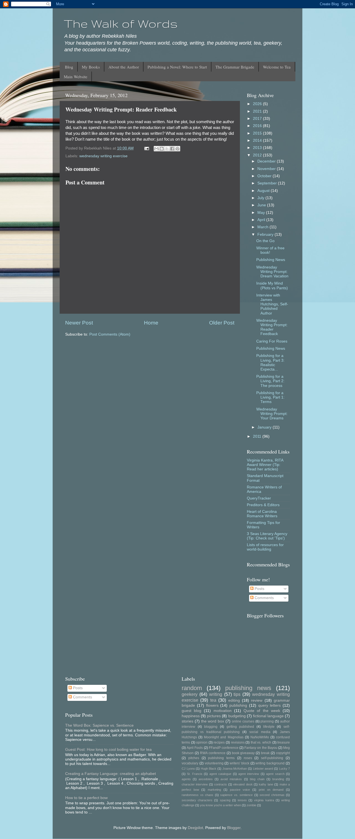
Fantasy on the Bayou (260, 748)
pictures (214, 716)
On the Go (265, 241)
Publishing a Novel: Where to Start (177, 67)
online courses (243, 721)
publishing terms (221, 758)
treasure (283, 742)
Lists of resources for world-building (265, 547)
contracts (220, 784)
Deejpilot (195, 828)
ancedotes (206, 779)
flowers (212, 705)
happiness (191, 716)
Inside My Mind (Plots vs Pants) (272, 285)
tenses (242, 800)
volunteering (214, 763)
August (264, 191)
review (256, 700)
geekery (189, 694)
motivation (223, 711)
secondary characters (197, 800)
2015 (258, 133)
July (261, 198)
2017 (258, 118)
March (263, 227)
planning (267, 721)
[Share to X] (167, 148)
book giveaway (243, 753)
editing (234, 700)
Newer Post (79, 323)
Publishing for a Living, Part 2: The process (270, 380)
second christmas (272, 795)
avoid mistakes (231, 779)
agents (186, 779)
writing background (270, 763)
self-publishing (272, 758)
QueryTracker (259, 498)
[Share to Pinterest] (177, 148)
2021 (258, 111)
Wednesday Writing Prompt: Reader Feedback (272, 327)
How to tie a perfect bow (86, 798)
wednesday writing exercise (103, 156)
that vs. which (261, 742)
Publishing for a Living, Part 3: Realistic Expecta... (270, 362)
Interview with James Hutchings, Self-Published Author (272, 304)
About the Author (123, 67)
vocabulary (190, 763)
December (267, 161)
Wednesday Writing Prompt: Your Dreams (272, 413)
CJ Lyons (188, 768)
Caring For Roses (271, 341)
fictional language (268, 716)
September (267, 183)
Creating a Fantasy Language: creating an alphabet (110, 774)
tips (237, 694)
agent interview (248, 773)
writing (215, 694)
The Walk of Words (121, 23)
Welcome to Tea (277, 67)
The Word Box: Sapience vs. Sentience (99, 725)
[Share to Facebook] (172, 148)
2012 (258, 155)
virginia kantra (264, 800)
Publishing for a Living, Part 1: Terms (270, 397)
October (265, 176)
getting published (240, 727)
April (261, 220)
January (265, 427)
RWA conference (212, 753)
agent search (275, 773)
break (265, 753)
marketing (214, 789)
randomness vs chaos (197, 795)
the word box (212, 721)
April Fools (195, 748)
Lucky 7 (284, 768)
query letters (269, 705)
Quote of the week (262, 711)
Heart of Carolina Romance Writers (262, 514)
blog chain (257, 779)
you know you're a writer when (220, 805)
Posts (258, 589)
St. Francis (194, 773)
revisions (238, 742)
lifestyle (269, 727)
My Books (91, 67)
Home (151, 323)
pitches (193, 758)
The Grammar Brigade (234, 67)
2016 (258, 126)
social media (259, 732)
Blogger (233, 828)
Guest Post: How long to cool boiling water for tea (108, 749)
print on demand (271, 789)
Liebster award (263, 768)
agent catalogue (220, 773)
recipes (219, 742)
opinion (201, 742)
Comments (263, 598)
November (267, 169)
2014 (258, 140)
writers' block (239, 763)
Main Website (75, 76)
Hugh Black (209, 768)
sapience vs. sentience (236, 795)
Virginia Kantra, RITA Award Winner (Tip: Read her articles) (265, 464)
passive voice (240, 789)
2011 (257, 436)
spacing (225, 800)
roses (248, 758)
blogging (210, 727)
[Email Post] (146, 148)
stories (187, 721)
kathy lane (266, 784)
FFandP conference (224, 748)
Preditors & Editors (263, 505)
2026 (258, 104)
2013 (258, 148)
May (261, 213)
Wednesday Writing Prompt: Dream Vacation (272, 271)
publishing (238, 705)
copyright (283, 753)
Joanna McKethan (234, 768)
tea (213, 700)
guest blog (191, 711)
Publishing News (270, 260)
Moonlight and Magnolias (223, 737)
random (192, 688)
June (262, 205)
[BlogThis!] (161, 148)
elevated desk (242, 784)
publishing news (248, 688)
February (266, 234)
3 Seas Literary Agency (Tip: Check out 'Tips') (267, 536)
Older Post (221, 323)
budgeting (237, 716)
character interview (195, 784)
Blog (69, 67)
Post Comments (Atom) (109, 334)
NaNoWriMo (259, 737)
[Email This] (156, 148)
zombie (251, 805)
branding (278, 779)
